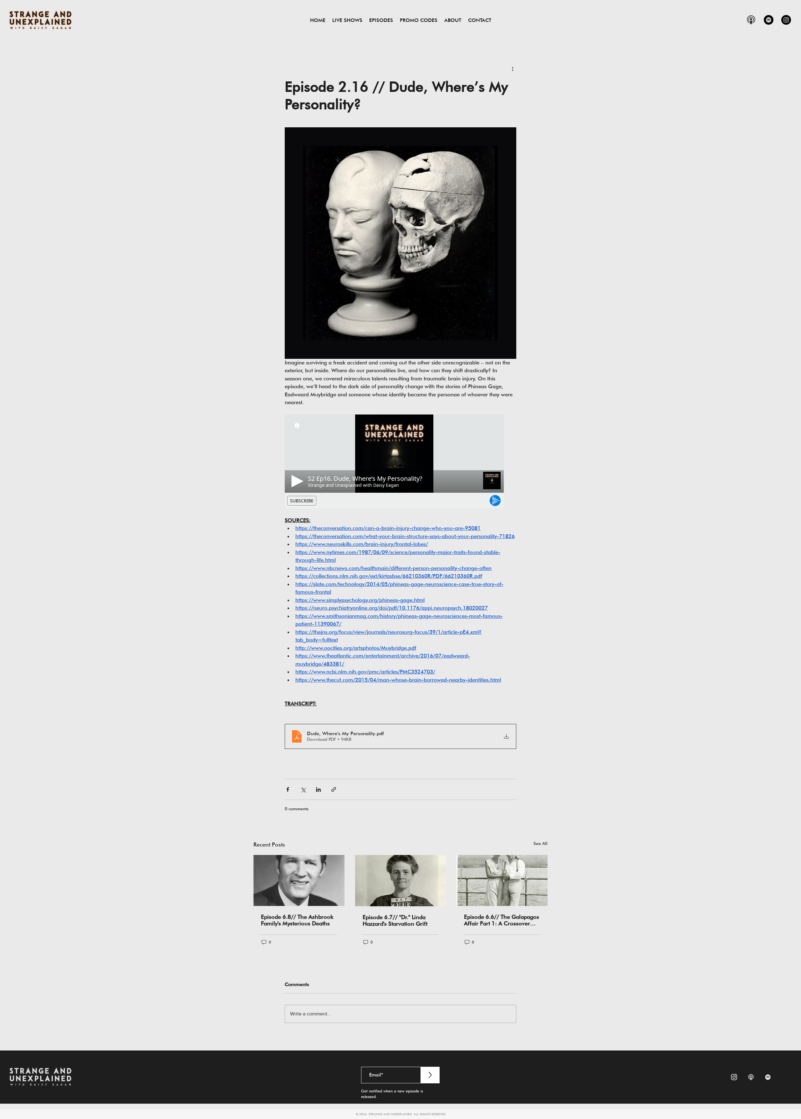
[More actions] (512, 68)
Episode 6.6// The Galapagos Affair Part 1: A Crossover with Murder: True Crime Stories (501, 920)
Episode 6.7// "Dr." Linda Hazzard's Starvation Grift (395, 920)
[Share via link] (334, 789)
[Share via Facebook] (288, 789)
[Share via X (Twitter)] (303, 789)
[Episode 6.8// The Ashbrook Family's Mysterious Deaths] (298, 880)
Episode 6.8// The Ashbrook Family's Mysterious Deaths (297, 920)
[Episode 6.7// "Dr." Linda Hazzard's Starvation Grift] (400, 880)
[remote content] (400, 461)
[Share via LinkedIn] (318, 789)
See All (540, 843)
